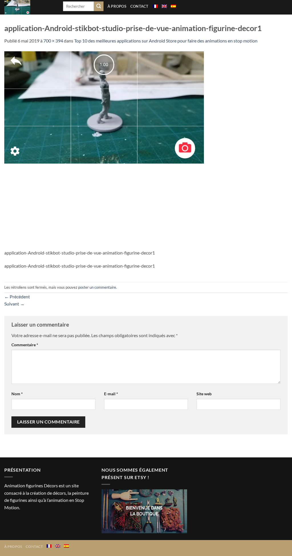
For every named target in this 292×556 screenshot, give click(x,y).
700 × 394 (53, 40)
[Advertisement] (146, 206)
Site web (204, 393)
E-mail (111, 393)
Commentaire (24, 344)
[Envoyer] (99, 6)
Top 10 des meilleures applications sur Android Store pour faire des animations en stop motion (165, 40)
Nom (17, 393)
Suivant (14, 303)
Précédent (17, 296)
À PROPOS (117, 6)
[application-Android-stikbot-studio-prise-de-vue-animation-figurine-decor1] (104, 106)
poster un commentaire (97, 287)
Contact (139, 6)
